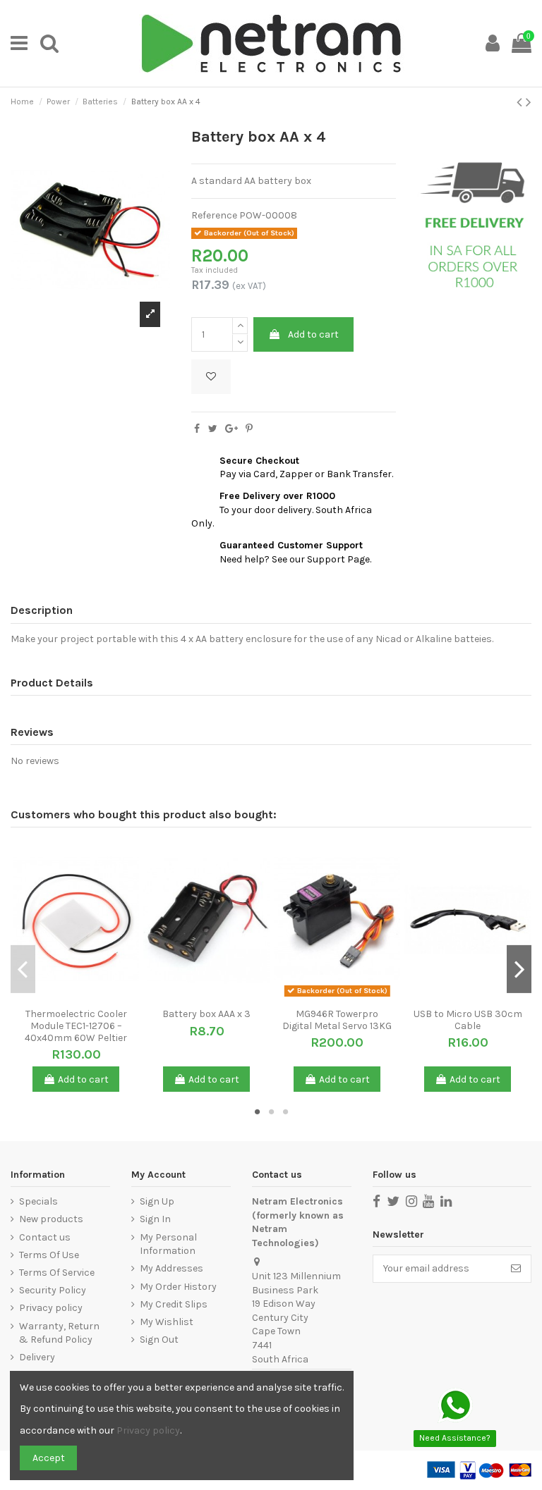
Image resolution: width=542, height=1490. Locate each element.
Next (519, 968)
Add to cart (313, 334)
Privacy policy (51, 1308)
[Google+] (231, 429)
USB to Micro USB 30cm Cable (468, 1020)
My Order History (178, 1287)
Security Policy (52, 1290)
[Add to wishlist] (211, 376)
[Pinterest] (249, 429)
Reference (214, 215)
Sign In (155, 1219)
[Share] (197, 429)
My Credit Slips (173, 1304)
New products (51, 1219)
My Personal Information (168, 1244)
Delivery (37, 1357)
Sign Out (159, 1340)
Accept (48, 1458)
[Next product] (528, 102)
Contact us (45, 1237)
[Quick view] (86, 996)
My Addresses (171, 1268)
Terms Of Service (57, 1273)
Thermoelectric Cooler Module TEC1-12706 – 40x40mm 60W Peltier (76, 1026)
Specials (38, 1201)
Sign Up (157, 1201)
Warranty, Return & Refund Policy (59, 1333)
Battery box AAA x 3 (206, 1014)
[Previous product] (521, 102)
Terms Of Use (49, 1255)
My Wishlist (166, 1322)
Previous (23, 968)
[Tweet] (212, 429)
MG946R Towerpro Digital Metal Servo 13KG (337, 1020)
